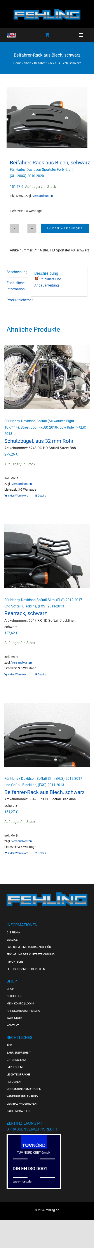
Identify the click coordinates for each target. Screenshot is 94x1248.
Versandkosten (42, 196)
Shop (27, 63)
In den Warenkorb (65, 228)
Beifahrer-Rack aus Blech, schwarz (44, 792)
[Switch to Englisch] (11, 35)
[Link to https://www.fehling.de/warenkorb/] (47, 35)
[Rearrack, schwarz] (47, 556)
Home (17, 63)
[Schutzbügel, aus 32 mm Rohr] (47, 377)
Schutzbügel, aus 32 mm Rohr (38, 441)
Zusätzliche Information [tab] (16, 286)
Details (42, 495)
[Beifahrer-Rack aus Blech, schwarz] (47, 735)
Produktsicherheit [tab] (17, 300)
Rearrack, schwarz (25, 613)
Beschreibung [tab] (17, 272)
